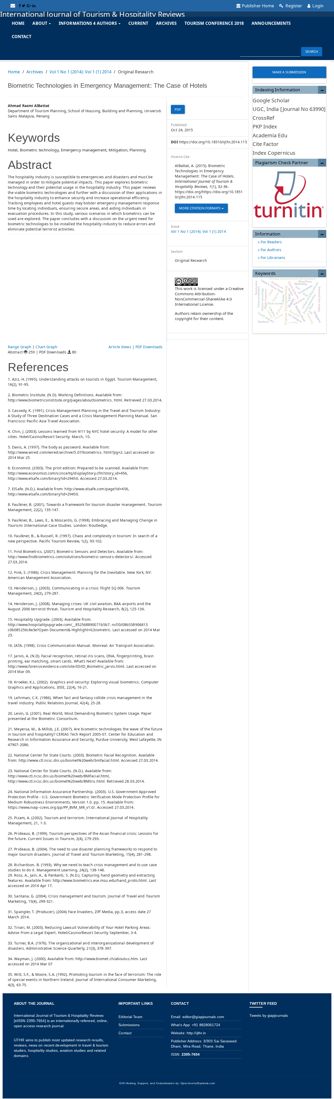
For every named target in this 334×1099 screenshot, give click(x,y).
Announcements (271, 23)
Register (293, 6)
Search (311, 51)
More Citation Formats (200, 208)
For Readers (271, 241)
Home (18, 23)
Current (138, 23)
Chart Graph (46, 346)
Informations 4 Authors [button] (88, 23)
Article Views (120, 346)
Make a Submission (289, 72)
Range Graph (19, 346)
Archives (166, 23)
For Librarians (272, 257)
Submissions (129, 1025)
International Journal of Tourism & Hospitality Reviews (92, 14)
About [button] (40, 23)
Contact (21, 36)
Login (317, 6)
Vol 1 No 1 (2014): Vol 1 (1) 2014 (80, 72)
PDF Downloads (149, 346)
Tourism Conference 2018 (214, 23)
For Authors (270, 249)
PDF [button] (178, 109)
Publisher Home (258, 6)
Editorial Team (130, 1017)
